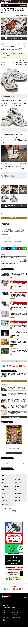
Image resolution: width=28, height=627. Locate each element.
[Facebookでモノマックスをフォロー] (4, 366)
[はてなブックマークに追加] (14, 248)
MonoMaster (15, 615)
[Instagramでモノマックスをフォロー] (11, 366)
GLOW (4, 614)
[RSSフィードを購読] (24, 366)
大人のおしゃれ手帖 (6, 607)
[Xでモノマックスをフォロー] (7, 366)
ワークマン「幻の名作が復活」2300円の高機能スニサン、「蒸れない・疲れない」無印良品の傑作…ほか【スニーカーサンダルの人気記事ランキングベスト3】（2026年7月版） (18, 307)
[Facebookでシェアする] (3, 248)
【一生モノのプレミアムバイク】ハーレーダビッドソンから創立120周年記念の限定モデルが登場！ (14, 262)
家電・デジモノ (18, 482)
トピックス (13, 317)
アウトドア (13, 298)
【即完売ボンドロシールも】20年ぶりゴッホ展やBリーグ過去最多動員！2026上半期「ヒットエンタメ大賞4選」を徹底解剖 (18, 315)
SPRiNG (4, 612)
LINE (24, 248)
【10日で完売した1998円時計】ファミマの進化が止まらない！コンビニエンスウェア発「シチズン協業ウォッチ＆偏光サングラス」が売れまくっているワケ (17, 400)
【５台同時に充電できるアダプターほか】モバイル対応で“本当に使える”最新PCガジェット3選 (13, 256)
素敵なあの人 (15, 609)
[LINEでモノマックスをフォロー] (17, 366)
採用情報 (17, 600)
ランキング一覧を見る (14, 417)
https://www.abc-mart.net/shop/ (7, 176)
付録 (3, 475)
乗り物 (16, 490)
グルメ (12, 345)
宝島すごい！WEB (16, 617)
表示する (14, 511)
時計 (3, 479)
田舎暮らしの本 (5, 617)
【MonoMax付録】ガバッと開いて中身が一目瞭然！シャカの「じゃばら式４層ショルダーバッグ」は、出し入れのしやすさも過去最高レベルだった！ (17, 375)
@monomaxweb (6, 237)
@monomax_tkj (10, 238)
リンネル (4, 610)
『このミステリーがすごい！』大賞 (6, 620)
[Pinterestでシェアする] (19, 248)
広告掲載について (19, 602)
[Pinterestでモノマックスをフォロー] (14, 366)
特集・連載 (17, 500)
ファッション (22, 5)
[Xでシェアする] (8, 248)
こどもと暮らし (18, 497)
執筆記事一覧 (5, 234)
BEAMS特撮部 (18, 493)
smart (4, 615)
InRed (14, 605)
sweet (14, 607)
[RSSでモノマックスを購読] (23, 589)
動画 (3, 497)
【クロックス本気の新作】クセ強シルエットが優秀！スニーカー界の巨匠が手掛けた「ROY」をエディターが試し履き (18, 285)
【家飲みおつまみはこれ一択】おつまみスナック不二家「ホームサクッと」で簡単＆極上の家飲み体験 (18, 343)
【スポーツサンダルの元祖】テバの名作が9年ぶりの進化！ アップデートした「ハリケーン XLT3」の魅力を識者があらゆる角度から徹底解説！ (18, 352)
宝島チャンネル (5, 605)
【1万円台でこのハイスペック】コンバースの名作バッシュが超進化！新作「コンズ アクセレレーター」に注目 (14, 55)
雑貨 (11, 336)
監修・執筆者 (5, 504)
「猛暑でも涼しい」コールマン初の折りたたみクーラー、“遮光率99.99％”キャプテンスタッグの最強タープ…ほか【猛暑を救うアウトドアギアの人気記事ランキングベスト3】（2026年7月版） (18, 297)
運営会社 (12, 600)
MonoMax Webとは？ (5, 600)
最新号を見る (14, 453)
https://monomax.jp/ (10, 240)
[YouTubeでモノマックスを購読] (20, 366)
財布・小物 (17, 479)
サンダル (2, 213)
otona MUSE (15, 612)
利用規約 (13, 602)
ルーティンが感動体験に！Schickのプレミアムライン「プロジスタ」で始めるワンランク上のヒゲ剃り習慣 (18, 334)
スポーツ (7, 213)
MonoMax (15, 614)
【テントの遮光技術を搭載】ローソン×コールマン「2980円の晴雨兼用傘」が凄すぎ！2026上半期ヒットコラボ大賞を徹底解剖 (17, 412)
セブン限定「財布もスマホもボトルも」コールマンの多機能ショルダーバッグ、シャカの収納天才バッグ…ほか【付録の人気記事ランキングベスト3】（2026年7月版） (17, 389)
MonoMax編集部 (14, 224)
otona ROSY (15, 610)
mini (3, 609)
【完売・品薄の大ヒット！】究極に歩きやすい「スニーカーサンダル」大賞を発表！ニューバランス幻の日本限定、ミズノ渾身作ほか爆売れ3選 (18, 325)
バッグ (16, 475)
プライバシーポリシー (5, 602)
